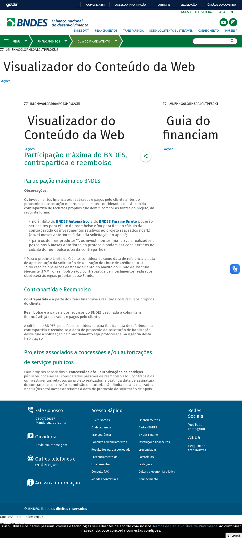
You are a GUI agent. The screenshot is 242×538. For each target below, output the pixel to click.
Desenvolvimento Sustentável (171, 30)
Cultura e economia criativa (157, 471)
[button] (5, 81)
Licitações (145, 464)
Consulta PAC (100, 471)
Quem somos (100, 420)
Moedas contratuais (104, 479)
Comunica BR (95, 4)
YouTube (195, 425)
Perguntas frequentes (197, 448)
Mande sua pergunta (51, 423)
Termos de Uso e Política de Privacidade (184, 526)
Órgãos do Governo (221, 4)
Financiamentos (106, 30)
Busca (188, 41)
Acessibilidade (205, 12)
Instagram (196, 429)
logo (47, 22)
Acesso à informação (130, 4)
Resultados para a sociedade (110, 449)
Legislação (189, 4)
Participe (163, 4)
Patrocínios (146, 457)
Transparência (133, 30)
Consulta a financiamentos (109, 442)
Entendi (233, 535)
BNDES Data (81, 30)
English (185, 12)
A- (225, 12)
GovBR (12, 5)
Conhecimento (208, 30)
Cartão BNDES (148, 427)
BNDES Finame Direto (118, 221)
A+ (221, 12)
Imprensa (231, 30)
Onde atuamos (101, 427)
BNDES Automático (73, 221)
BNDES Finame (148, 434)
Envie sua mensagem (51, 445)
